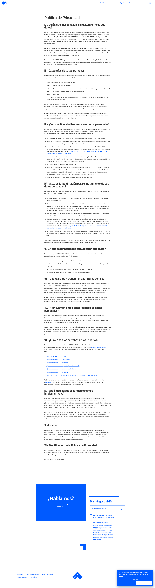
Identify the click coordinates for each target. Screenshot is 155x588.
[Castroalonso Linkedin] (77, 574)
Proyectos (132, 3)
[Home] (50, 3)
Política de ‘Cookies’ (47, 574)
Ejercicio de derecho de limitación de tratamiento (62, 369)
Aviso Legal (20, 574)
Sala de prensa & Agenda (117, 3)
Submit (122, 509)
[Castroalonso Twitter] (75, 577)
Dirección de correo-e (99, 508)
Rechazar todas (127, 583)
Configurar (135, 579)
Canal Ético (34, 577)
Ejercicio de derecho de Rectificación (58, 359)
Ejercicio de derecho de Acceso (56, 356)
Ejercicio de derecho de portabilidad (57, 372)
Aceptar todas (144, 583)
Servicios (102, 3)
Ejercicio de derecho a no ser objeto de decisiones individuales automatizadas (71, 375)
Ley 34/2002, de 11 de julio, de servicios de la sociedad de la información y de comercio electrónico (76, 152)
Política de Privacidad (33, 574)
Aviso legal (107, 515)
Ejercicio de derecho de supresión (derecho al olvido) (63, 365)
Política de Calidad (22, 577)
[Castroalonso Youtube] (80, 577)
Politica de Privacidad (99, 517)
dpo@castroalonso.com (98, 347)
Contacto (142, 3)
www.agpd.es (49, 382)
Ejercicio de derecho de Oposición (57, 362)
